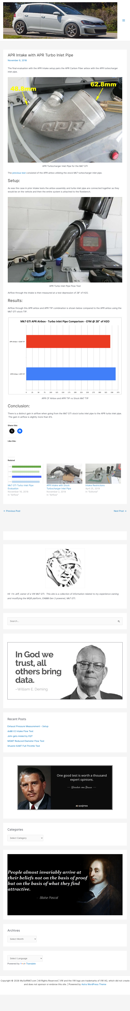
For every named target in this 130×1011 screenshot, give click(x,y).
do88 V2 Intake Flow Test (20, 731)
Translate (31, 963)
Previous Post (11, 511)
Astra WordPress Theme (93, 984)
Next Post (120, 511)
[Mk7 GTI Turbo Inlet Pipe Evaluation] (25, 474)
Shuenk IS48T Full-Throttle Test (23, 746)
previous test (19, 173)
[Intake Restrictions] (103, 474)
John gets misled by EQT (20, 736)
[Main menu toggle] (123, 20)
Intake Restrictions (95, 485)
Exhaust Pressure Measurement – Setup (27, 726)
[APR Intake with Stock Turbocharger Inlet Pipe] (64, 474)
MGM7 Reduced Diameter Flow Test (25, 741)
